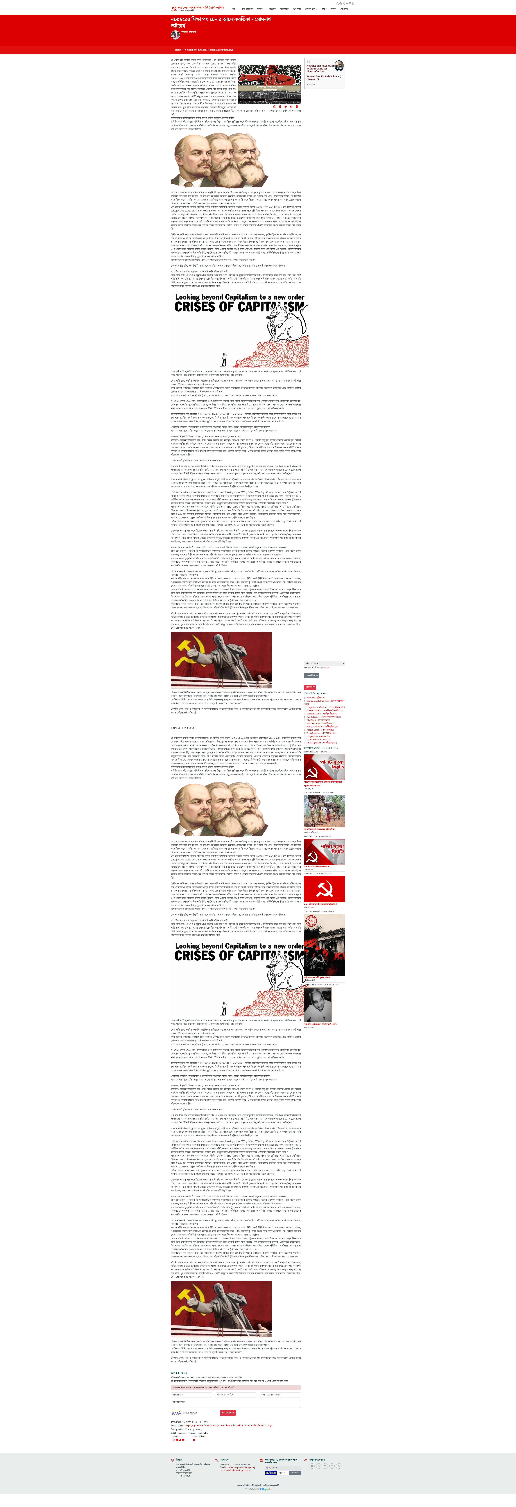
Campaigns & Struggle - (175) (324, 702)
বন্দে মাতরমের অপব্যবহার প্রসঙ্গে (316, 866)
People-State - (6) (320, 730)
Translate (326, 668)
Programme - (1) (318, 736)
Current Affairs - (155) (325, 710)
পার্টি (233, 9)
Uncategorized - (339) (322, 742)
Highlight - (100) (318, 720)
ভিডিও (324, 9)
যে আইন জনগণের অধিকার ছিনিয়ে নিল (319, 829)
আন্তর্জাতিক (284, 9)
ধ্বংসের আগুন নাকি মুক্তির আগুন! (317, 977)
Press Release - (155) (321, 733)
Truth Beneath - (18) (318, 739)
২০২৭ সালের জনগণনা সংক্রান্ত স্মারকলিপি (320, 904)
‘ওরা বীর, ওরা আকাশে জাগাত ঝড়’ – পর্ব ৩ (320, 1024)
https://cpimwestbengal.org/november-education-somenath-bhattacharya (229, 1426)
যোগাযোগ (344, 9)
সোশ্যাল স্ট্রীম (310, 9)
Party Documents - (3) (322, 726)
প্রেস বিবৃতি (297, 9)
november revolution (186, 1433)
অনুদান (333, 9)
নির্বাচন (259, 9)
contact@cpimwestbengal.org (241, 1467)
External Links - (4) (322, 713)
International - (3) (320, 723)
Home (178, 50)
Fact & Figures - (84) (324, 717)
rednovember (202, 1433)
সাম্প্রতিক (272, 9)
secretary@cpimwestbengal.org (235, 1470)
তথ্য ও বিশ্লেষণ (247, 9)
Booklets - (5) (316, 697)
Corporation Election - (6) (326, 707)
